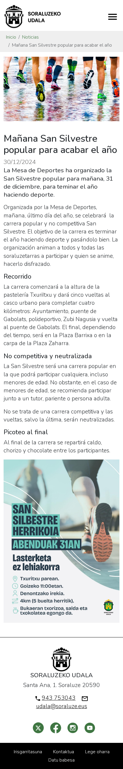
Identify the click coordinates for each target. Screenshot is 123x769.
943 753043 (59, 698)
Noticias (30, 37)
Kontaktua (63, 752)
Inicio (11, 37)
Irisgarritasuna (28, 752)
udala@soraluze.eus (61, 706)
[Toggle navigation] (112, 16)
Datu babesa (61, 760)
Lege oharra (97, 752)
